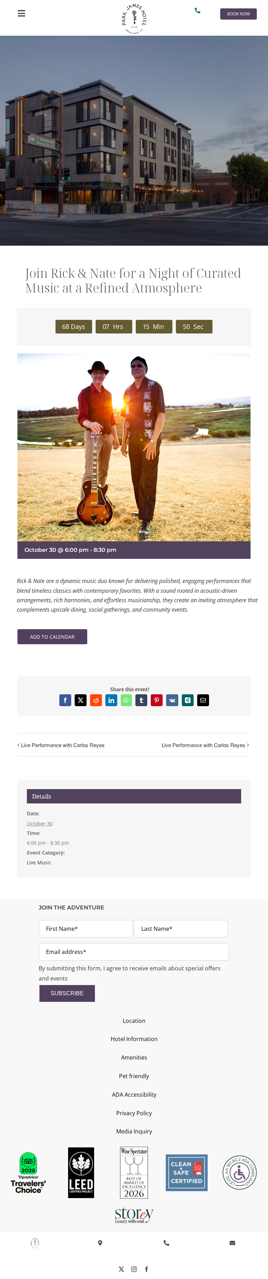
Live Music (39, 862)
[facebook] (146, 1269)
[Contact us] (199, 10)
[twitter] (121, 1269)
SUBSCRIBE (67, 993)
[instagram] (134, 1269)
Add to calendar (52, 637)
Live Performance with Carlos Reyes (63, 745)
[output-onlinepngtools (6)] (134, 6)
